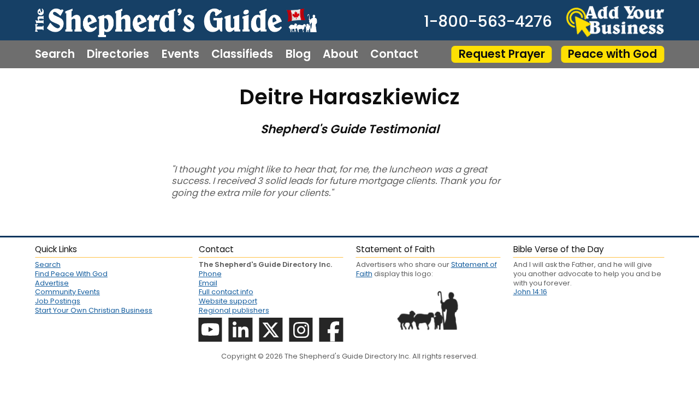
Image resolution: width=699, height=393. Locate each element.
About (340, 54)
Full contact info (226, 291)
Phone (210, 273)
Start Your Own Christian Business (93, 310)
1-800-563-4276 (488, 21)
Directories (118, 54)
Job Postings (57, 301)
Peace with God (612, 54)
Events (180, 54)
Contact (394, 54)
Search (55, 54)
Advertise (52, 283)
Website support (228, 301)
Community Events (67, 291)
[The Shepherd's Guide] (176, 20)
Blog (298, 54)
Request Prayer (502, 54)
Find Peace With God (71, 273)
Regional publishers (234, 310)
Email (208, 283)
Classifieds (242, 54)
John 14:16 (530, 291)
